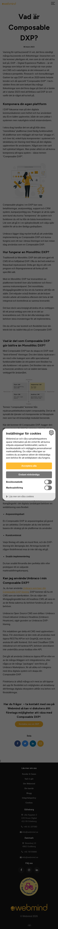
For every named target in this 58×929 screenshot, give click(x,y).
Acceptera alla (29, 465)
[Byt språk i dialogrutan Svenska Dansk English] (51, 432)
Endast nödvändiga (29, 474)
